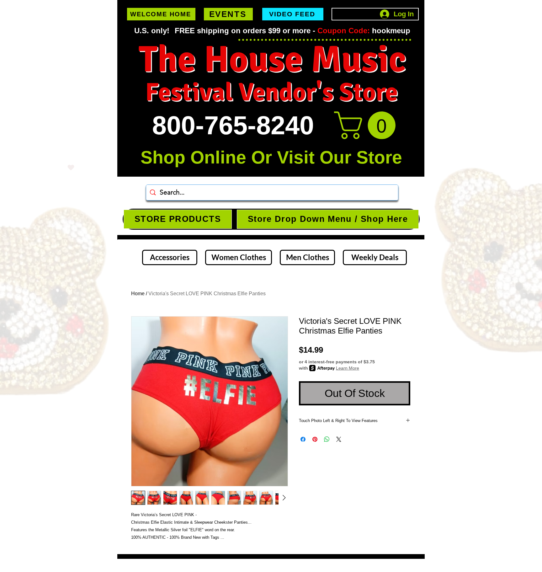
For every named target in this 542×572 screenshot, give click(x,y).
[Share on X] (339, 439)
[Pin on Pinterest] (315, 439)
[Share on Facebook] (303, 439)
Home (138, 293)
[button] (368, 125)
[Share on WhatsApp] (327, 439)
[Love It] (71, 167)
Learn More (347, 368)
